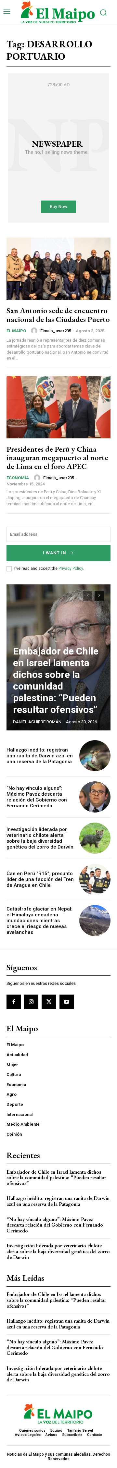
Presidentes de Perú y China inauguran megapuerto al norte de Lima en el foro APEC (57, 457)
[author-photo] (35, 330)
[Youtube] (66, 1002)
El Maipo (16, 330)
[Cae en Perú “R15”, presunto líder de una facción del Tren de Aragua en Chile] (94, 879)
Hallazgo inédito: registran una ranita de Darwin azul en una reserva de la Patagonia (39, 756)
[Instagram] (31, 1002)
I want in (54, 552)
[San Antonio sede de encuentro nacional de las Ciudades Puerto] (58, 269)
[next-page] (99, 596)
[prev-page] (87, 596)
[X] (49, 1002)
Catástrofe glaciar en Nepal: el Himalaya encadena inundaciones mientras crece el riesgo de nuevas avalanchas (39, 920)
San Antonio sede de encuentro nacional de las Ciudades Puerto (58, 314)
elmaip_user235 (55, 330)
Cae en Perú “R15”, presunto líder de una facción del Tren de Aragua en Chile (40, 879)
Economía (17, 477)
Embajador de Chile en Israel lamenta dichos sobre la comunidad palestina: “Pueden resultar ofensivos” (55, 680)
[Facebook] (13, 1002)
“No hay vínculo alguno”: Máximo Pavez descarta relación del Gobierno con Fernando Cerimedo (36, 797)
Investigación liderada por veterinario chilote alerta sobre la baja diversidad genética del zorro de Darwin (39, 838)
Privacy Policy (70, 568)
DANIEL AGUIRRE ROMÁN (37, 721)
